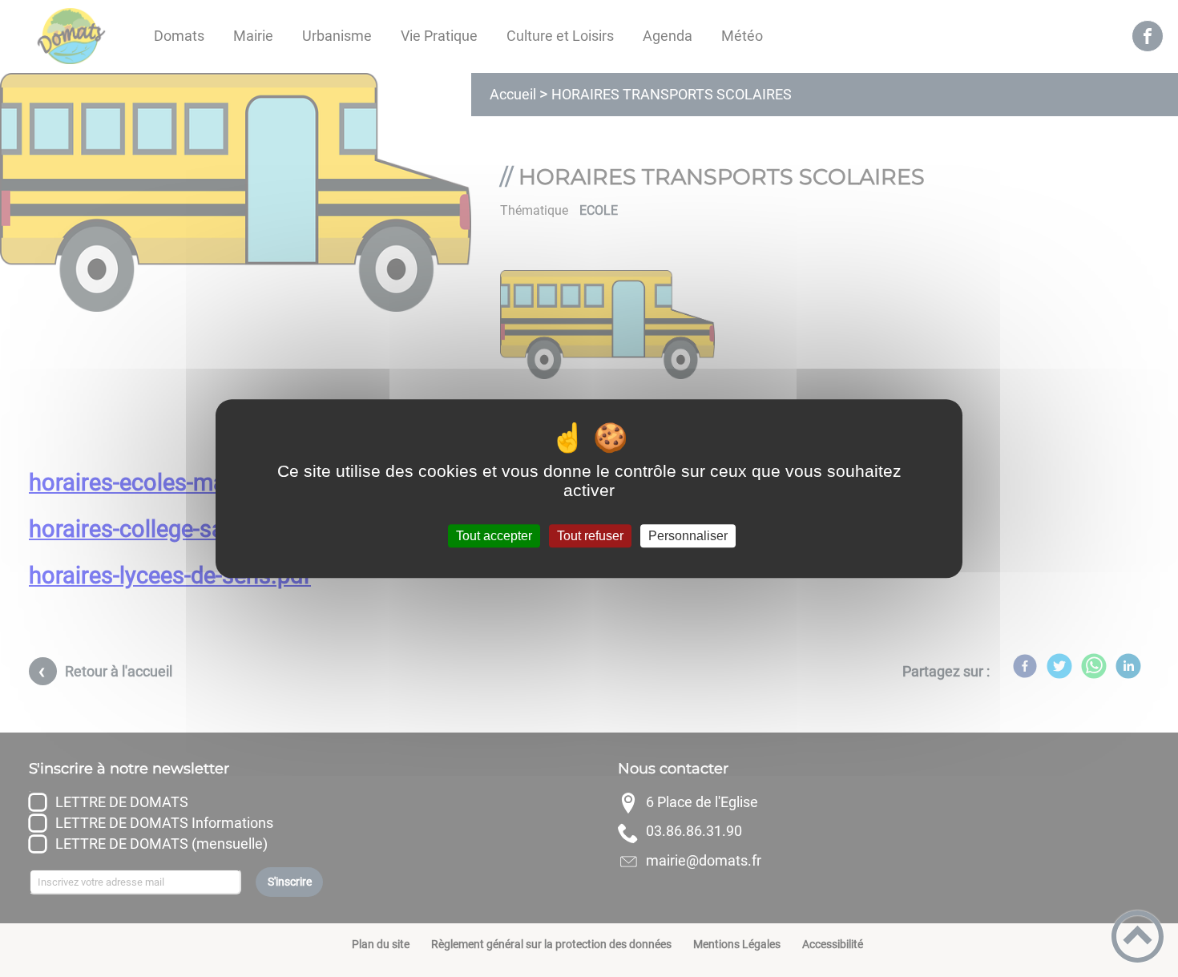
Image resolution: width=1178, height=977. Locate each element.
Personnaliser (688, 536)
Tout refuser (590, 536)
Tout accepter (494, 536)
